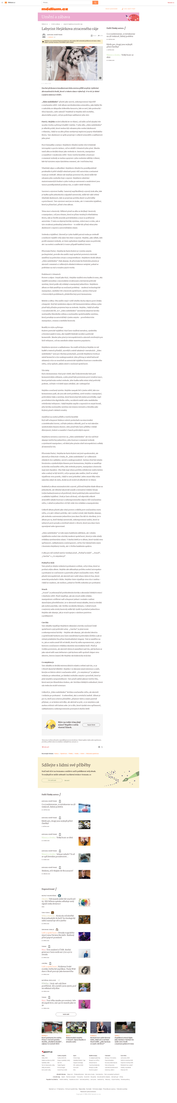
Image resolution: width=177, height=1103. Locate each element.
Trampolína (80, 1077)
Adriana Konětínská (55, 34)
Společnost (63, 753)
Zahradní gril (114, 1077)
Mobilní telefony (64, 1079)
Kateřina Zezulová (49, 980)
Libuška (44, 963)
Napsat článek (91, 725)
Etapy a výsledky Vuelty (63, 1060)
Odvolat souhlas (122, 1089)
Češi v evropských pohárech (111, 1074)
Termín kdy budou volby (48, 1065)
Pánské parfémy (125, 1079)
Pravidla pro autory (109, 1089)
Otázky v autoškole (126, 1067)
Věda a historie (48, 915)
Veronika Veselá (48, 929)
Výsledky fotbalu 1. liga (79, 1060)
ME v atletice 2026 (78, 1065)
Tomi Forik (46, 912)
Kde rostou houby (89, 1074)
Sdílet (101, 35)
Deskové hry (100, 1079)
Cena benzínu (99, 1074)
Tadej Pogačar (61, 1065)
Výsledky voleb (46, 1062)
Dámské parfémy (84, 1079)
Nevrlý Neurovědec (49, 895)
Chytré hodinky (115, 1079)
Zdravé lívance (93, 1062)
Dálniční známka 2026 (127, 1060)
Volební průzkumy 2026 (48, 1060)
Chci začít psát (129, 8)
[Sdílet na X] (102, 747)
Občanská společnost (92, 753)
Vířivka (121, 1077)
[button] (72, 63)
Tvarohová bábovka (94, 1065)
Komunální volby (46, 1070)
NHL (74, 1070)
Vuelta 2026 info (61, 1058)
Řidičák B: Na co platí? (127, 1065)
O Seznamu (60, 1089)
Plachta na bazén (71, 1077)
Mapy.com (70, 1074)
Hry (43, 949)
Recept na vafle (93, 1067)
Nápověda (82, 1089)
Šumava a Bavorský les (111, 1062)
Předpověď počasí (79, 1074)
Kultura (56, 753)
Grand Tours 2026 (62, 1070)
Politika (71, 753)
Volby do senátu (46, 1067)
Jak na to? (67, 780)
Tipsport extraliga (78, 1062)
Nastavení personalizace (88, 1091)
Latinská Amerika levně (111, 1067)
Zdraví (44, 899)
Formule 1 (76, 1067)
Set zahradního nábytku (103, 1077)
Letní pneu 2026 (125, 1058)
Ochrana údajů (97, 1089)
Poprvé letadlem (109, 1060)
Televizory (107, 1079)
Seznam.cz (171, 2)
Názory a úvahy (113, 55)
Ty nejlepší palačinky (94, 1058)
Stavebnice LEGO (74, 1079)
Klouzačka (93, 1077)
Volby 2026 (44, 1058)
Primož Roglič (61, 1067)
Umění (82, 753)
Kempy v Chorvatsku (110, 1058)
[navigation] (2, 2)
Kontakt (88, 1089)
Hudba (77, 753)
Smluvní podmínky (71, 1089)
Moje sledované (111, 8)
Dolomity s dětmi (109, 1070)
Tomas (44, 946)
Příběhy (45, 983)
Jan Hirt (59, 1062)
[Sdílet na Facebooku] (99, 747)
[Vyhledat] (95, 2)
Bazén (63, 1077)
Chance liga (76, 1058)
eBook (94, 35)
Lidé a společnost (49, 932)
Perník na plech (93, 1070)
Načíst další (66, 1014)
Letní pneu (93, 1079)
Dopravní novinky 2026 (127, 1062)
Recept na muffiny (94, 1060)
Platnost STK (124, 1070)
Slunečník (86, 1077)
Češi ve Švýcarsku (109, 1065)
